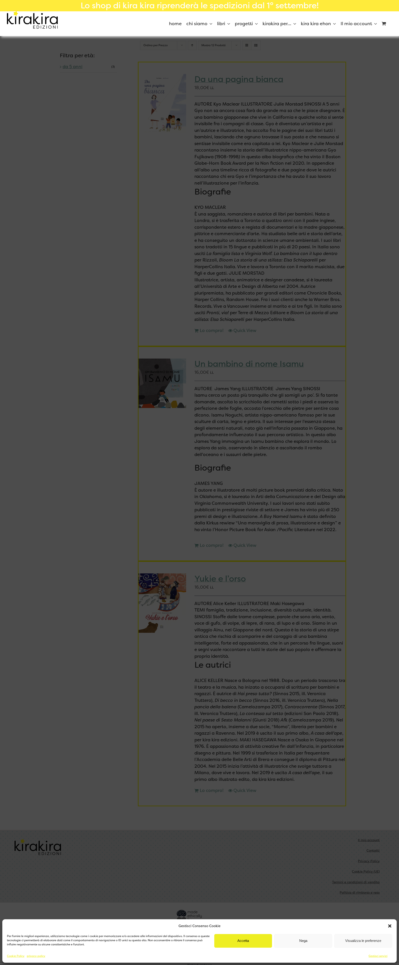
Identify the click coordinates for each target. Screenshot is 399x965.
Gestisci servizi (378, 956)
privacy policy (36, 956)
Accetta (243, 941)
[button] (389, 926)
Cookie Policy (15, 956)
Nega (303, 941)
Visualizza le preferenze (363, 941)
